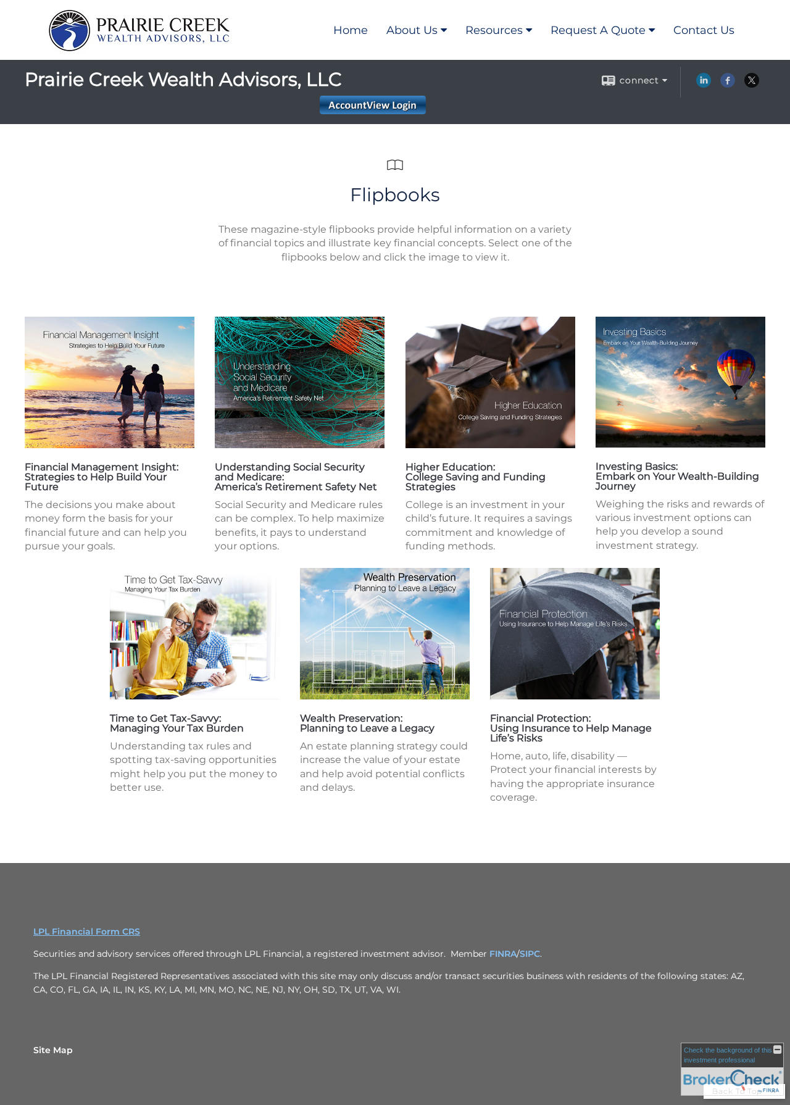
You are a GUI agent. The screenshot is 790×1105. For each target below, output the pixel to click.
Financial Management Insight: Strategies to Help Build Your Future (101, 477)
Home (350, 30)
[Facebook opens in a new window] (727, 84)
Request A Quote (598, 30)
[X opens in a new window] (751, 84)
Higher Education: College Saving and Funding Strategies (475, 477)
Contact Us (703, 30)
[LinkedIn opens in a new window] (703, 84)
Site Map (53, 1050)
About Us (412, 30)
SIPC (530, 953)
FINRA (503, 953)
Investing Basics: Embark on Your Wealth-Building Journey (677, 476)
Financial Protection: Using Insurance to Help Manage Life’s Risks (571, 728)
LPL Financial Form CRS (86, 931)
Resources (494, 30)
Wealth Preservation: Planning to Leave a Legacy (367, 723)
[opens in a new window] (109, 445)
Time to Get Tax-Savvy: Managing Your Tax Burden (177, 723)
